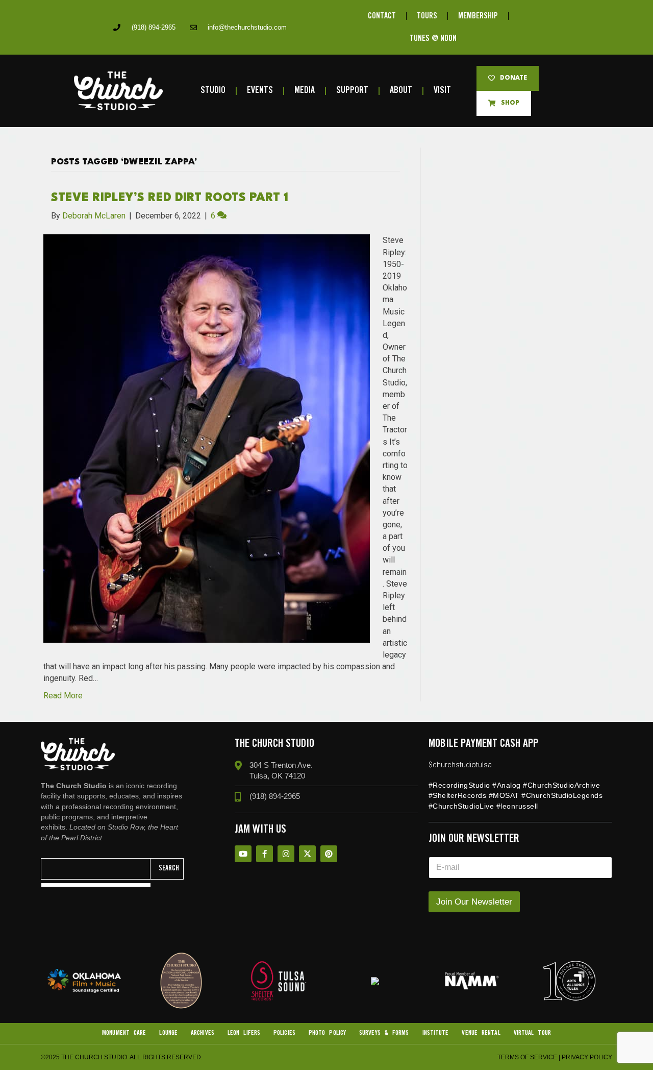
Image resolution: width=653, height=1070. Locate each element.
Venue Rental (481, 1033)
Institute (435, 1033)
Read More (63, 695)
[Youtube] (243, 853)
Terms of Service (527, 1057)
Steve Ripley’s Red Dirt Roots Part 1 (169, 198)
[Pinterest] (328, 853)
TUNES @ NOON (433, 38)
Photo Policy (327, 1033)
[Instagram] (286, 853)
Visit (442, 90)
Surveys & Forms (384, 1033)
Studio (212, 90)
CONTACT (382, 16)
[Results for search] (95, 885)
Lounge (168, 1033)
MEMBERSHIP (478, 16)
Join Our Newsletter (474, 902)
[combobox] (95, 869)
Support (352, 90)
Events (260, 90)
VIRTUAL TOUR (532, 1033)
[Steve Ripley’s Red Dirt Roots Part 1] (206, 438)
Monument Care (124, 1033)
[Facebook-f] (264, 853)
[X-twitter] (307, 853)
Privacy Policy (587, 1057)
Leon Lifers (244, 1033)
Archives (202, 1033)
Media (304, 90)
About (401, 90)
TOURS (427, 16)
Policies (284, 1033)
